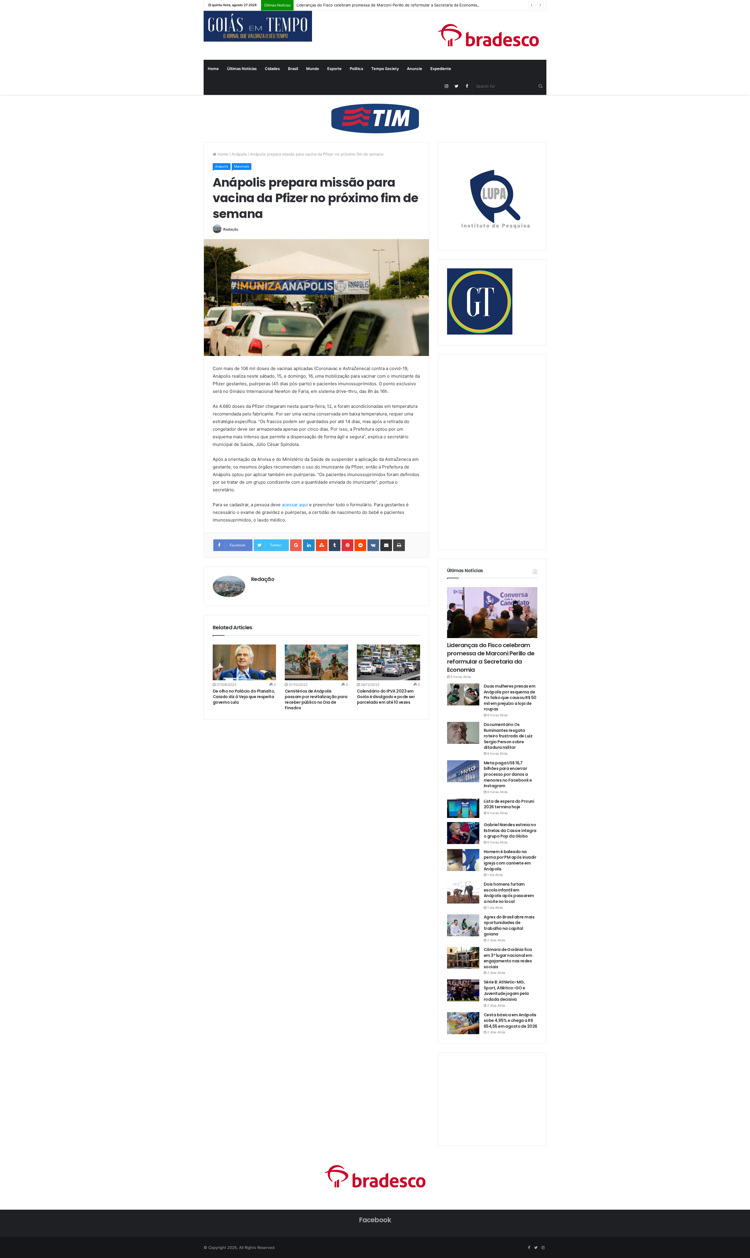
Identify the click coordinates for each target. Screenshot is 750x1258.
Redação (230, 229)
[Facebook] (467, 86)
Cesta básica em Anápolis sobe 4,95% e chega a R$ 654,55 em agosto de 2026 (510, 1020)
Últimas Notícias (242, 68)
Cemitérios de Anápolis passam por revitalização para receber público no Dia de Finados (316, 699)
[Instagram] (446, 86)
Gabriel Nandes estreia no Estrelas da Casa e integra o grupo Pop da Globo (510, 830)
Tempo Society (385, 68)
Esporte (334, 68)
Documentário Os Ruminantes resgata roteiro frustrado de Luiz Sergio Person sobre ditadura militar (508, 736)
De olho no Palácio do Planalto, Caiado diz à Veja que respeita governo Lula (244, 696)
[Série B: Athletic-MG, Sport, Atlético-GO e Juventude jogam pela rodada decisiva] (463, 990)
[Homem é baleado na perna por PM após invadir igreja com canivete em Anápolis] (463, 860)
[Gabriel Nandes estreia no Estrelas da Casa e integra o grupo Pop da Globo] (463, 833)
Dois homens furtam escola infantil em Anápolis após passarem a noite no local (509, 892)
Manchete (241, 166)
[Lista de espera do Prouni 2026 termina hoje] (463, 808)
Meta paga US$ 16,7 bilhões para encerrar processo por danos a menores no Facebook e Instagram (508, 774)
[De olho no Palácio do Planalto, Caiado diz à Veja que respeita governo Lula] (244, 662)
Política (356, 68)
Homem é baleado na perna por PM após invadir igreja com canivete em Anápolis (510, 860)
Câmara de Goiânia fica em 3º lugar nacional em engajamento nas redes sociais (508, 958)
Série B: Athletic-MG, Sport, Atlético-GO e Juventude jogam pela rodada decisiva (506, 990)
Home (213, 68)
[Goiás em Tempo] (258, 26)
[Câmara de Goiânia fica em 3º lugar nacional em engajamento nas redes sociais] (463, 958)
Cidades (272, 68)
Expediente (440, 68)
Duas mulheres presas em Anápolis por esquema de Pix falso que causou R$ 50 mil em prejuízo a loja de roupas (510, 697)
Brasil (293, 68)
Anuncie (414, 68)
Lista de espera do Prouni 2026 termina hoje (509, 804)
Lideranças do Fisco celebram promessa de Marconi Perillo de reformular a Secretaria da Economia (386, 5)
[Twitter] (456, 86)
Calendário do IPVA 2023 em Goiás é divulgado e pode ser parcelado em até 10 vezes (386, 696)
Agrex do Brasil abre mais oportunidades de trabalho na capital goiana (509, 925)
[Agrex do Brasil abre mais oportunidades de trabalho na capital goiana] (463, 925)
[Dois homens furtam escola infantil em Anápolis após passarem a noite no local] (463, 893)
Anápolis (239, 154)
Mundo (312, 68)
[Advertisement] (491, 451)
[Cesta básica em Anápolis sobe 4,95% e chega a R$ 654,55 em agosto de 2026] (463, 1023)
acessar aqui (295, 504)
